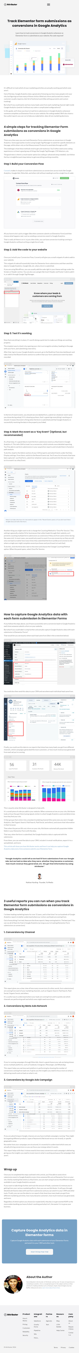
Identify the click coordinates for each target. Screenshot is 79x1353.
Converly (7, 170)
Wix (35, 1334)
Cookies (71, 1347)
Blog (57, 1321)
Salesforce (37, 1321)
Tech (47, 1324)
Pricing (25, 1324)
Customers (26, 1328)
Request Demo (70, 1328)
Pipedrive (37, 1330)
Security (25, 1335)
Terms (56, 1347)
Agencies (49, 1321)
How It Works (25, 1319)
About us (70, 1322)
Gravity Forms (36, 1326)
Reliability (26, 1332)
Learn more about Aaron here (51, 1288)
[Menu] (48, 4)
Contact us (70, 1334)
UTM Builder (58, 1326)
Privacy (63, 1347)
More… (36, 1338)
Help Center (60, 1330)
